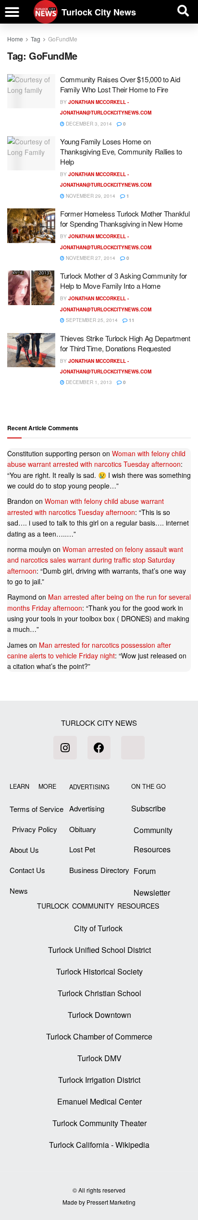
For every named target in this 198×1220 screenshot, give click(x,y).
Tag (35, 39)
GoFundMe (62, 39)
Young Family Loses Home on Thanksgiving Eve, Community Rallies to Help (121, 151)
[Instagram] (64, 747)
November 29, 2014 (89, 196)
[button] (12, 12)
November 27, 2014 (89, 258)
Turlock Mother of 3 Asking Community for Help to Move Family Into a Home (123, 280)
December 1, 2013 (88, 382)
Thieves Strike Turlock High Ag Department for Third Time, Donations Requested (125, 343)
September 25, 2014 (91, 320)
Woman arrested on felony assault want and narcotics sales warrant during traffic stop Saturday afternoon (95, 560)
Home (15, 39)
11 (131, 320)
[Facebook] (99, 747)
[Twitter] (132, 747)
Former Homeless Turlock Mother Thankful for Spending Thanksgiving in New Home (124, 218)
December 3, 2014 (88, 123)
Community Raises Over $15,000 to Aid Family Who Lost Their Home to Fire (120, 84)
